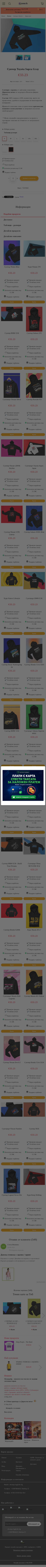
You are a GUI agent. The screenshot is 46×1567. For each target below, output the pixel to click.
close (44, 767)
